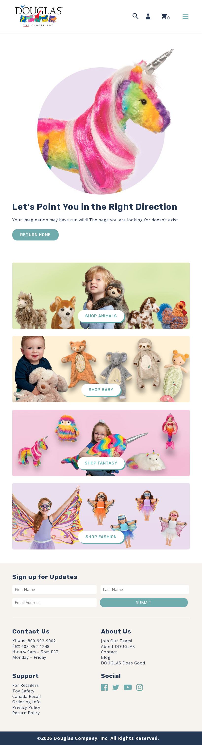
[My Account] (149, 16)
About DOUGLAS (118, 646)
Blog (106, 657)
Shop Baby (101, 389)
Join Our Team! (116, 641)
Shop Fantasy (101, 463)
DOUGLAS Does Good (123, 663)
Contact (109, 652)
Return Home (35, 234)
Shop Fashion (101, 536)
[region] (64, 708)
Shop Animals (101, 316)
